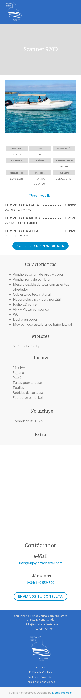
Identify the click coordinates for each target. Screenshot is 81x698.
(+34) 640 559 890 (40, 582)
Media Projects (62, 692)
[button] (9, 107)
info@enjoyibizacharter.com (40, 563)
